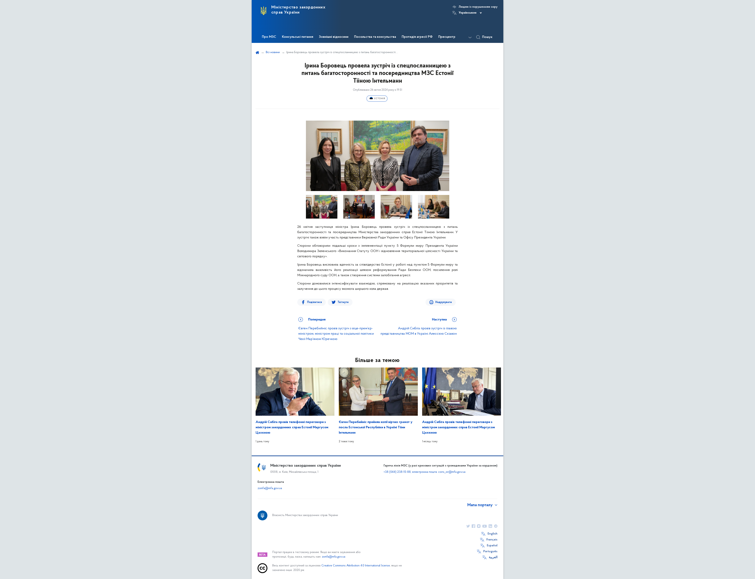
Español (492, 545)
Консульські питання (297, 37)
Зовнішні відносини (333, 37)
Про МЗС (269, 37)
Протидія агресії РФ (417, 37)
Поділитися (314, 302)
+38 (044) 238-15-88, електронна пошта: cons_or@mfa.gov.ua (424, 472)
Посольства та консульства (375, 37)
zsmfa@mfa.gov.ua (270, 488)
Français (491, 539)
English (492, 533)
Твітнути (343, 302)
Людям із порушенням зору (478, 6)
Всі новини (273, 52)
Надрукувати (443, 302)
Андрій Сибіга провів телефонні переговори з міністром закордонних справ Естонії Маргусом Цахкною (292, 427)
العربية (493, 557)
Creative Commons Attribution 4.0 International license (355, 565)
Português (490, 551)
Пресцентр (446, 37)
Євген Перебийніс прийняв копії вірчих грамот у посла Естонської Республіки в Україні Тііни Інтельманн (375, 427)
